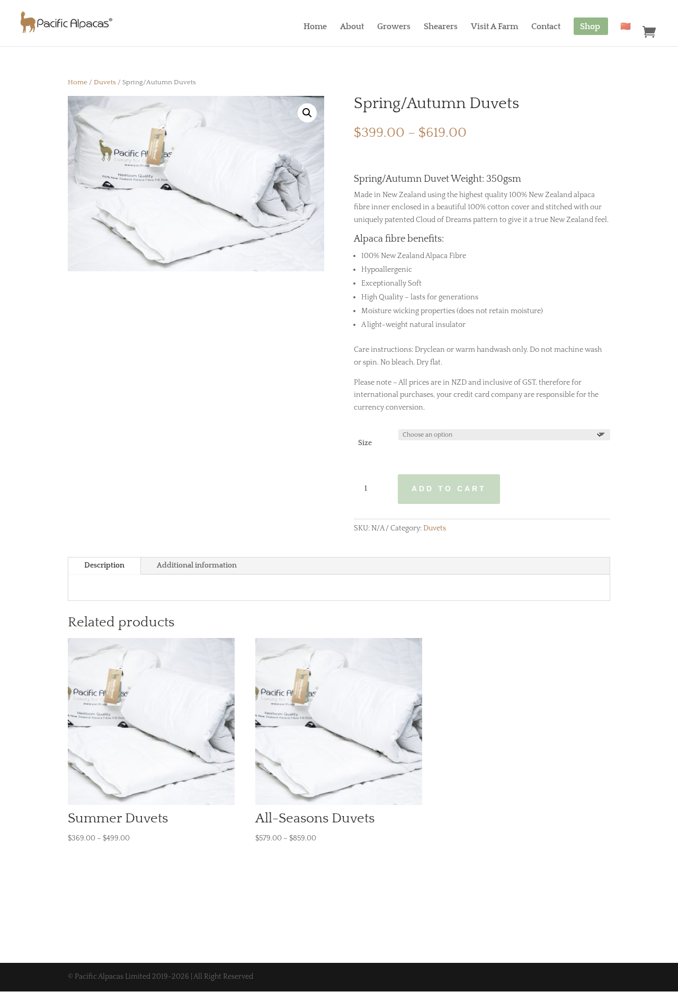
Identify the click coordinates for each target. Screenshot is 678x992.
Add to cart (449, 488)
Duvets (105, 82)
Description (104, 565)
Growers (394, 28)
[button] (307, 112)
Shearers (441, 28)
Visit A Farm (494, 28)
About (352, 28)
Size (365, 443)
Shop (590, 28)
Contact (545, 28)
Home (315, 28)
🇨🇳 (625, 28)
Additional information (197, 565)
